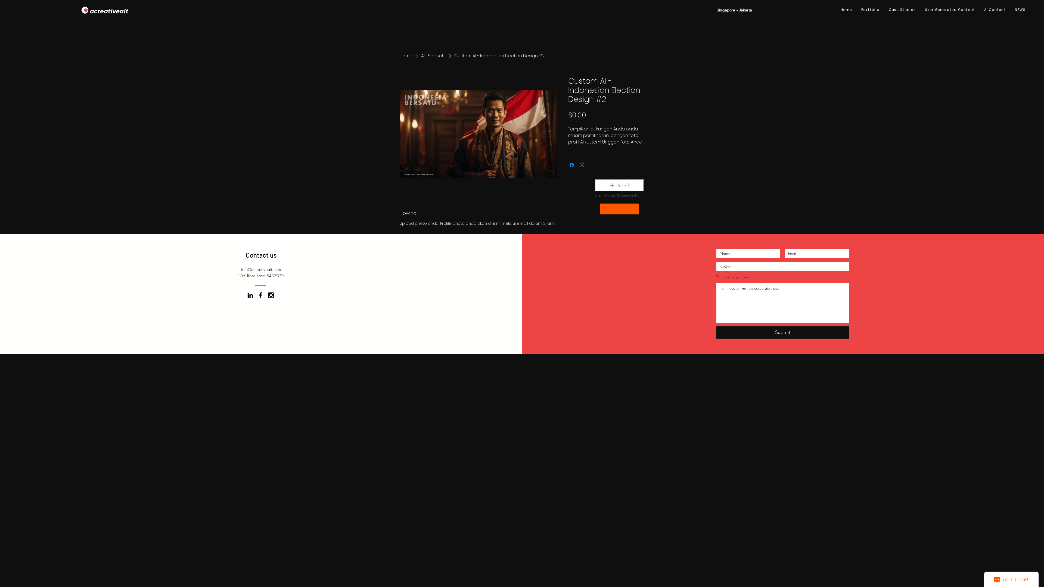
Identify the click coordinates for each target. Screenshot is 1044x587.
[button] (619, 185)
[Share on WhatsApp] (582, 165)
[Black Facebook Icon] (261, 295)
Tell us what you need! (733, 277)
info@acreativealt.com (261, 269)
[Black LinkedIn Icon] (250, 295)
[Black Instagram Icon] (271, 295)
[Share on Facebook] (571, 165)
